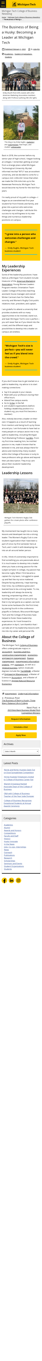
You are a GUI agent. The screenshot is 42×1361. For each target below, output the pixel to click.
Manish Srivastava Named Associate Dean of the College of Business (18, 787)
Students (8, 57)
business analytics (22, 651)
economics (32, 655)
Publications (9, 855)
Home (4, 17)
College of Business (29, 645)
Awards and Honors (12, 830)
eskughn (36, 49)
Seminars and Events (13, 863)
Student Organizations (23, 54)
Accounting (17, 677)
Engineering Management (16, 674)
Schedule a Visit (21, 727)
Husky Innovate (11, 841)
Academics (9, 54)
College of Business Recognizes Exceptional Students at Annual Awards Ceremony (18, 803)
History (7, 838)
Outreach (8, 852)
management (13, 144)
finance (30, 658)
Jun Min (29, 438)
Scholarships (9, 861)
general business (10, 667)
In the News (9, 844)
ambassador (16, 147)
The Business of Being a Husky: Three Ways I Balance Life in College (18, 702)
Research (8, 858)
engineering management (14, 658)
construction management (14, 655)
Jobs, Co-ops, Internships (15, 847)
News (6, 849)
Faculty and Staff (11, 836)
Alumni (7, 827)
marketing (30, 142)
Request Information (20, 719)
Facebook (4, 880)
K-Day (12, 403)
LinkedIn (11, 880)
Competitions (10, 833)
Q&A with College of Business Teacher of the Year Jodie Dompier (19, 795)
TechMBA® (25, 671)
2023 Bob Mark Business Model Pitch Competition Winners (24, 711)
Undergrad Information (28, 694)
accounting (7, 651)
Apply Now (21, 735)
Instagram (18, 880)
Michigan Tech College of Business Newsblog (19, 12)
